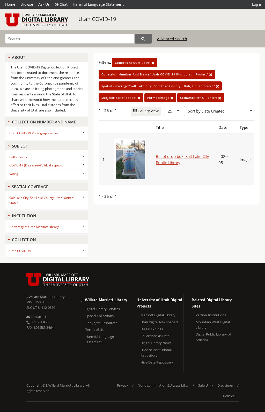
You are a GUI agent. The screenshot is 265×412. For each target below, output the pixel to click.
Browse (26, 4)
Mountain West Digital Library (213, 325)
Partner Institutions (211, 315)
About (18, 57)
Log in (257, 4)
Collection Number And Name (44, 121)
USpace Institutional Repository (156, 352)
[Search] (143, 39)
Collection (24, 239)
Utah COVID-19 (97, 19)
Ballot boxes (18, 157)
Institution (24, 215)
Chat (63, 4)
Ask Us (44, 4)
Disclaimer (225, 385)
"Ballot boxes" (119, 98)
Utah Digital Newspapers (159, 322)
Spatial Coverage (30, 186)
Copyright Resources (101, 322)
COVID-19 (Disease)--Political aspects (36, 165)
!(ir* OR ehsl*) (199, 98)
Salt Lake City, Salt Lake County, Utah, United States (41, 200)
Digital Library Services (102, 308)
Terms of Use (95, 329)
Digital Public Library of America (213, 337)
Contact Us (38, 316)
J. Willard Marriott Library (45, 296)
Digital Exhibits (152, 329)
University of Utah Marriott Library (34, 227)
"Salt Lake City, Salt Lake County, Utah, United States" (158, 86)
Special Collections (99, 315)
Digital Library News (156, 342)
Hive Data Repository (157, 362)
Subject (19, 146)
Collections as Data (155, 335)
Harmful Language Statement (98, 4)
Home (10, 4)
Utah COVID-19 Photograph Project (34, 133)
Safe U (203, 385)
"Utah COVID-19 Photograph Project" (155, 74)
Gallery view (148, 110)
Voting (13, 174)
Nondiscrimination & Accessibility (163, 385)
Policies (228, 396)
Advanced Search (172, 38)
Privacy (122, 385)
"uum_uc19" (133, 63)
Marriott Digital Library (158, 315)
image (158, 98)
